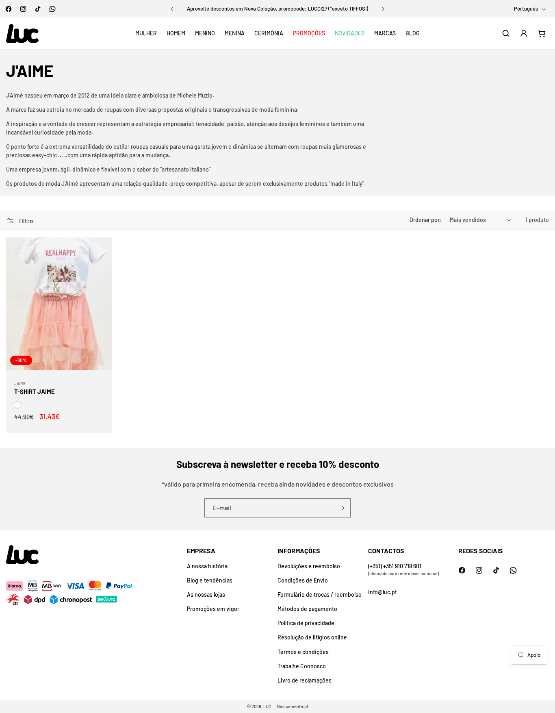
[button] (146, 33)
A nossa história (207, 566)
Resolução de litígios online (312, 637)
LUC (267, 706)
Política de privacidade (306, 623)
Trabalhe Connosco (302, 666)
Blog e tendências (209, 580)
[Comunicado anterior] (172, 9)
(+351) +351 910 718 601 (394, 566)
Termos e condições (303, 651)
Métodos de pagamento (307, 608)
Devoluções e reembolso (309, 566)
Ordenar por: (426, 219)
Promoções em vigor (213, 608)
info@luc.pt (382, 592)
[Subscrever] (341, 507)
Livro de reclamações (305, 680)
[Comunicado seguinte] (383, 9)
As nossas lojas (206, 594)
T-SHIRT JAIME (34, 391)
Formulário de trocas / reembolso (320, 594)
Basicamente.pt (292, 706)
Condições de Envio (303, 580)
